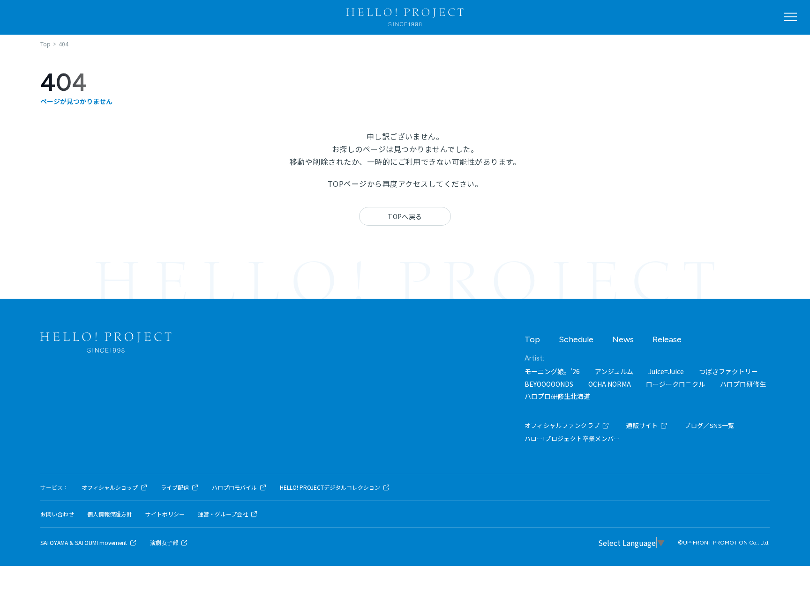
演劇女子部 (164, 542)
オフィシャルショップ (110, 487)
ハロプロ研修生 (743, 384)
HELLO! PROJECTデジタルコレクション (330, 487)
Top (532, 339)
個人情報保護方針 (109, 514)
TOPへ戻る (405, 216)
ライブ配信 (175, 487)
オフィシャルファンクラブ (562, 425)
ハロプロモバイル (234, 487)
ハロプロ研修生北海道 (557, 396)
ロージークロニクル (675, 384)
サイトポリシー (165, 514)
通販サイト (642, 425)
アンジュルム (614, 371)
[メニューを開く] (790, 17)
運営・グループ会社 (223, 514)
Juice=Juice (666, 371)
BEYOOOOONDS (549, 384)
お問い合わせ (57, 514)
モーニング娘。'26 (552, 371)
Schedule (576, 339)
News (623, 339)
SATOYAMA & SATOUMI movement (83, 542)
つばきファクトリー (728, 371)
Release (667, 339)
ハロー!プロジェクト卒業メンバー (572, 438)
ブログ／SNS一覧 (709, 425)
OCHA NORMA (609, 384)
